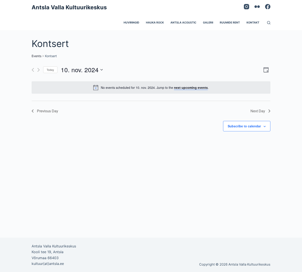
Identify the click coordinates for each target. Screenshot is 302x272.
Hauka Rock (155, 22)
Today (50, 70)
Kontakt (253, 22)
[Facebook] (267, 6)
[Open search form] (268, 22)
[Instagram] (246, 6)
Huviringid (131, 22)
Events (36, 56)
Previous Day (47, 110)
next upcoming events (191, 87)
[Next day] (38, 70)
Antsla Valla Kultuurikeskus (69, 7)
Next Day (257, 110)
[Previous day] (33, 70)
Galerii (208, 22)
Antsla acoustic (183, 22)
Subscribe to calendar (244, 126)
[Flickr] (257, 6)
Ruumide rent (230, 22)
